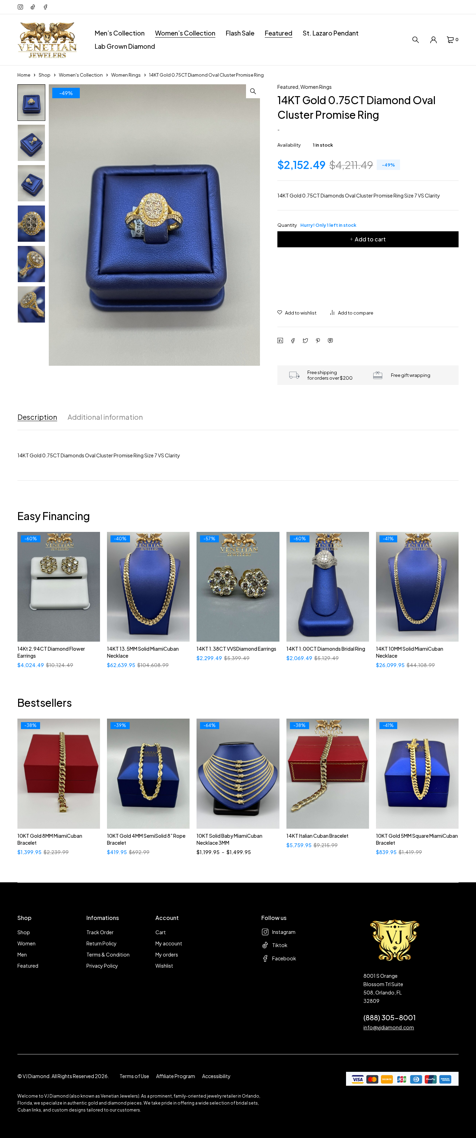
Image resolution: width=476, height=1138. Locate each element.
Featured (287, 86)
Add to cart (370, 239)
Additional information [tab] (105, 417)
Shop (45, 75)
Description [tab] (37, 417)
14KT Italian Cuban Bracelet (317, 836)
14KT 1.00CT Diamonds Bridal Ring (325, 648)
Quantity (316, 225)
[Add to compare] (351, 312)
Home (23, 75)
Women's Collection (81, 75)
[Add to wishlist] (296, 312)
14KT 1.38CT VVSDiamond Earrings (236, 648)
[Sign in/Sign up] (433, 39)
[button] (253, 91)
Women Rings (126, 75)
